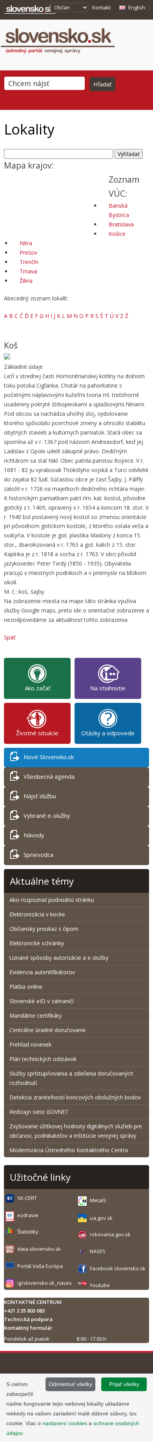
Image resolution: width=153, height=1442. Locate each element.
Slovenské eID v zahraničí (41, 1001)
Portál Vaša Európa (40, 1266)
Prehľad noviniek (30, 1044)
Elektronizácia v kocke (37, 914)
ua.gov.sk (101, 1217)
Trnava (28, 271)
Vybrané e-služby (47, 815)
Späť (9, 637)
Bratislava (121, 224)
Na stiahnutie (108, 688)
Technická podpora (28, 1319)
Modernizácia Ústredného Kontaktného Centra (68, 1150)
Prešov (28, 252)
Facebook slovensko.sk (118, 1268)
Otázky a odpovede (108, 733)
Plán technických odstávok (42, 1059)
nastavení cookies (64, 1423)
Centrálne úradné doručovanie (47, 1030)
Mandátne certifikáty (35, 1015)
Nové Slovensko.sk (49, 757)
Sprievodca (38, 854)
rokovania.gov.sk (110, 1234)
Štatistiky (27, 1231)
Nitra (26, 243)
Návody (34, 835)
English (136, 7)
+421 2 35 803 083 (24, 1310)
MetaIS (98, 1200)
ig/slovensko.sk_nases (44, 1282)
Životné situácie (37, 733)
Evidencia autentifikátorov (42, 972)
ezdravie (27, 1215)
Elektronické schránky (36, 943)
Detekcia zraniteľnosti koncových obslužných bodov (75, 1097)
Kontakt (101, 7)
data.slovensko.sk (39, 1248)
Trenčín (29, 262)
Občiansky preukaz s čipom (43, 928)
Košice (117, 233)
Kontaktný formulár (28, 1327)
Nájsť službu (40, 796)
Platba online (25, 986)
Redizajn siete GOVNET (39, 1111)
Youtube (100, 1285)
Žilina (26, 280)
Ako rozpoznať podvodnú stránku (52, 899)
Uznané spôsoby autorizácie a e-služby (58, 957)
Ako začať (37, 688)
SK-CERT (27, 1197)
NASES (98, 1251)
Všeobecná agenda (49, 776)
